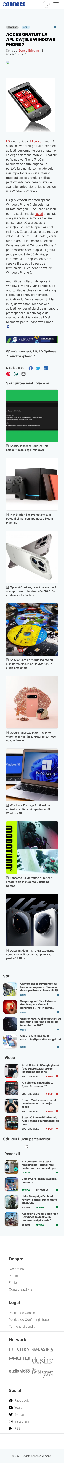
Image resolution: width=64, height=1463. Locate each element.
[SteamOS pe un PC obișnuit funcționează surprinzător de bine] (11, 1123)
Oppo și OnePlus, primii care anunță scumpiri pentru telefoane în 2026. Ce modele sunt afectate (31, 591)
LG (8, 141)
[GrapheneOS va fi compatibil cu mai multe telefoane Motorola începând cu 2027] (10, 1024)
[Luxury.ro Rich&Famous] (19, 1351)
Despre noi (17, 1269)
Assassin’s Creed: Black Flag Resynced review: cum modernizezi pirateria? (40, 1217)
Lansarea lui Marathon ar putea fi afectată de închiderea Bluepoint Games (29, 882)
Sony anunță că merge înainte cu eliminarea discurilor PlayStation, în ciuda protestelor (29, 664)
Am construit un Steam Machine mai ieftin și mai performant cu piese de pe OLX (38, 1166)
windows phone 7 (22, 356)
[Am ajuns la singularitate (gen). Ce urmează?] (11, 1088)
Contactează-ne (20, 1289)
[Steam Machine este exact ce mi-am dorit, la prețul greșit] (11, 1105)
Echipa (14, 1282)
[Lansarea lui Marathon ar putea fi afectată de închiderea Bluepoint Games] (32, 847)
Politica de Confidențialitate (29, 1319)
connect (25, 351)
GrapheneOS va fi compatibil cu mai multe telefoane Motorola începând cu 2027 (40, 1022)
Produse (12, 27)
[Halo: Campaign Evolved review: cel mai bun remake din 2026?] (11, 1202)
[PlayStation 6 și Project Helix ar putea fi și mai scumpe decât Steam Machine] (32, 484)
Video (49, 1076)
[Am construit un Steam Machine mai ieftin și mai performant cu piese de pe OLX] (11, 1167)
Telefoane (42, 1190)
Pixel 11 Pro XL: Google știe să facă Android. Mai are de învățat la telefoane (40, 1068)
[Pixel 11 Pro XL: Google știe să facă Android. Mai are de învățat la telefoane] (11, 1071)
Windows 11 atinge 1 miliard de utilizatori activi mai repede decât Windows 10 (28, 809)
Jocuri (26, 1207)
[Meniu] (56, 4)
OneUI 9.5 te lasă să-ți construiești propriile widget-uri (40, 1037)
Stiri (25, 27)
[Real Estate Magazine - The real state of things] (42, 1351)
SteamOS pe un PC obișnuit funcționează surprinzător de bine (40, 1121)
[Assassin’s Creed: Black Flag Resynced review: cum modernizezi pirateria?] (11, 1219)
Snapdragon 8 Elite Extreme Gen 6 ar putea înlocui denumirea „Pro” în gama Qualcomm (38, 1006)
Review (26, 1172)
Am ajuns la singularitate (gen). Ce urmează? (37, 1084)
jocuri (39, 213)
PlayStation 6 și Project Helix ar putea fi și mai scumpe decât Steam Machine (29, 518)
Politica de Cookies (22, 1313)
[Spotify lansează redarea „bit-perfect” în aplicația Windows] (32, 415)
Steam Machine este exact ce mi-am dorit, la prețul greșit (39, 1103)
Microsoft (37, 141)
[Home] (14, 3)
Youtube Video (30, 1076)
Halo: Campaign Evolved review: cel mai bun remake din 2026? (39, 1200)
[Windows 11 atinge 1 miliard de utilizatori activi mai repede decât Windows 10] (32, 774)
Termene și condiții (22, 1326)
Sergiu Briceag (28, 50)
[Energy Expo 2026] (32, 341)
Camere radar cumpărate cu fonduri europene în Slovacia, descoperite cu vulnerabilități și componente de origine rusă (40, 988)
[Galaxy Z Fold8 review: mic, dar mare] (11, 1184)
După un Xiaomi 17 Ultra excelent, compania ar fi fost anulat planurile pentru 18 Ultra (30, 954)
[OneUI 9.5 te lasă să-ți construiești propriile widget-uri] (10, 1041)
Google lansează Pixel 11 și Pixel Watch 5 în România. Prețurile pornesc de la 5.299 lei (31, 736)
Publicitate (16, 1276)
